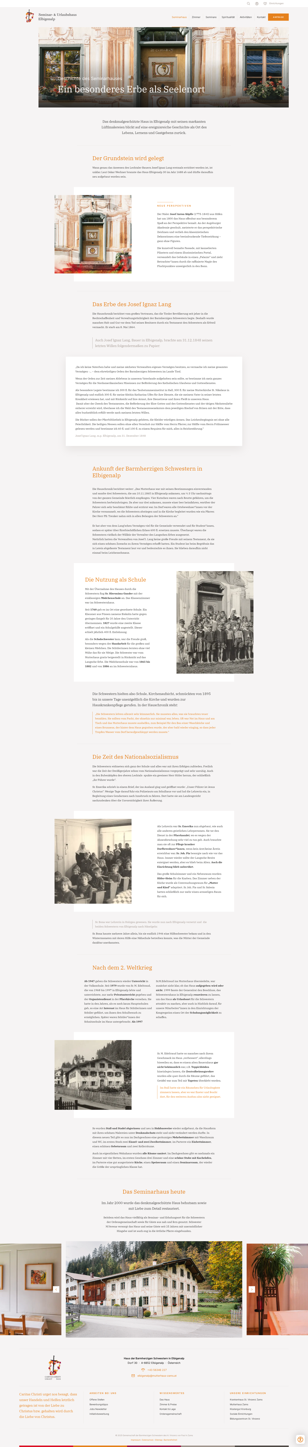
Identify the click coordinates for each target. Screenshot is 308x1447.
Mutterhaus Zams (239, 1404)
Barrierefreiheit (170, 1440)
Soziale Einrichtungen (241, 1414)
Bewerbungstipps (99, 1404)
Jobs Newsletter (98, 1409)
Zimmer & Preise (168, 1404)
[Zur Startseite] (52, 17)
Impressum (136, 1440)
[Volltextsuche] (248, 3)
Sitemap (158, 1440)
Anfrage (278, 17)
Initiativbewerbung (99, 1414)
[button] (154, 1289)
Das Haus (165, 1399)
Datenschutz (148, 1440)
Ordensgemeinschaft (171, 1414)
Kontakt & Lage (168, 1409)
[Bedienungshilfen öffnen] (300, 1439)
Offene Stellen (97, 1399)
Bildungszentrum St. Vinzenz (245, 1418)
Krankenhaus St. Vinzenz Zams (246, 1399)
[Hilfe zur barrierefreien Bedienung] (257, 3)
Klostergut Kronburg (240, 1409)
